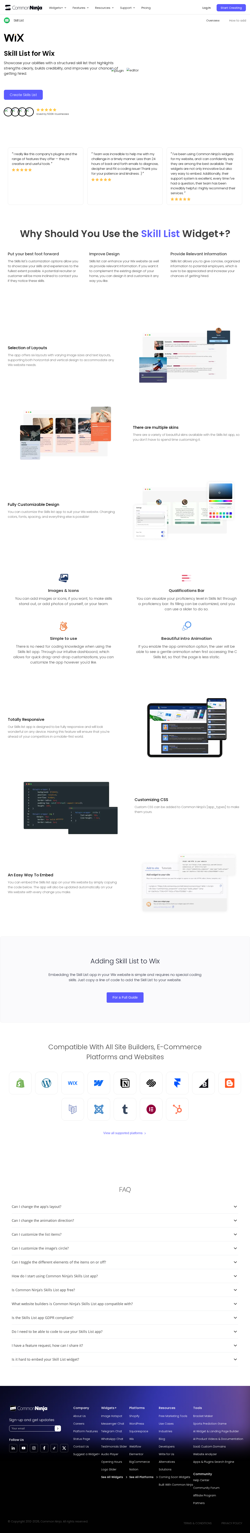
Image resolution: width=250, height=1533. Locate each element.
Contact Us (81, 1446)
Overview (213, 20)
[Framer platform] (177, 1083)
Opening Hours (111, 1462)
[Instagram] (34, 1448)
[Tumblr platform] (125, 1109)
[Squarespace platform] (151, 1083)
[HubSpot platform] (177, 1109)
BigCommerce (139, 1462)
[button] (58, 1428)
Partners (199, 1503)
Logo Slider (108, 1469)
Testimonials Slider (114, 1446)
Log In (207, 8)
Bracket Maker (203, 1416)
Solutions (165, 1469)
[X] (64, 1448)
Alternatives (167, 1462)
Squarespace (138, 1431)
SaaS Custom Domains (209, 1446)
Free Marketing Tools (173, 1416)
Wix (131, 1439)
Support (126, 8)
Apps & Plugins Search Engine (213, 1462)
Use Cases (166, 1424)
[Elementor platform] (151, 1109)
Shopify (134, 1416)
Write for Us (166, 1454)
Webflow (135, 1446)
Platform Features (85, 1431)
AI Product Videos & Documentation (218, 1439)
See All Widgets (112, 1477)
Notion (133, 1469)
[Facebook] (44, 1448)
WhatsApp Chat (112, 1439)
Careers (78, 1424)
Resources (167, 1408)
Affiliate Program (204, 1495)
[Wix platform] (72, 1083)
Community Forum (206, 1488)
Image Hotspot (111, 1416)
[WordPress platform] (46, 1083)
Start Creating (231, 8)
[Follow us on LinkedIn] (13, 1448)
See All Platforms (141, 1477)
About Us (79, 1416)
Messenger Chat (112, 1424)
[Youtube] (24, 1448)
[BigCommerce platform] (203, 1083)
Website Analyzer (205, 1454)
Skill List (19, 20)
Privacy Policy (231, 1523)
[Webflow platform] (99, 1083)
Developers (167, 1446)
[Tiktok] (54, 1448)
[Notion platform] (125, 1083)
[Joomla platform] (99, 1109)
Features (79, 8)
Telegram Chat (111, 1431)
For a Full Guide (125, 997)
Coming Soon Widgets (174, 1477)
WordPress (136, 1424)
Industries (165, 1431)
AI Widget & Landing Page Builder (216, 1431)
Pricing (146, 8)
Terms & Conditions (198, 1523)
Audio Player (109, 1454)
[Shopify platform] (20, 1083)
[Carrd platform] (72, 1109)
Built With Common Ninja (176, 1485)
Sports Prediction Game (210, 1424)
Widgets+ (56, 8)
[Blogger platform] (229, 1083)
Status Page (81, 1439)
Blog (162, 1439)
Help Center (201, 1480)
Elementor (136, 1454)
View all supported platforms (123, 1133)
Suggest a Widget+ (86, 1454)
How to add (237, 20)
